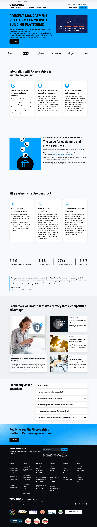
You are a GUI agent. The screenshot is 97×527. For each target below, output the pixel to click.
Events (51, 479)
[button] (11, 7)
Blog (51, 466)
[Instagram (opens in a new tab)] (75, 504)
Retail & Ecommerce (27, 477)
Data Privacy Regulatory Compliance (27, 467)
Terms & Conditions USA (24, 501)
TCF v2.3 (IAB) (39, 472)
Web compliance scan (14, 487)
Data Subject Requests (37, 504)
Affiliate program (80, 481)
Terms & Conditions (13, 501)
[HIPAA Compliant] (45, 521)
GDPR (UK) (38, 468)
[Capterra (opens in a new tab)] (16, 521)
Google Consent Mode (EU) (41, 479)
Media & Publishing (26, 475)
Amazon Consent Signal (41, 477)
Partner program (80, 479)
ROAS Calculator (13, 492)
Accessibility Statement (48, 504)
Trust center (65, 472)
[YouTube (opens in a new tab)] (83, 504)
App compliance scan (14, 489)
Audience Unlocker (13, 483)
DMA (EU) (38, 475)
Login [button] (74, 4)
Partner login (79, 477)
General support (80, 466)
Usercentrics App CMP (14, 468)
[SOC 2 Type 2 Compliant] (37, 521)
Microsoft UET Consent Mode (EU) (41, 482)
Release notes (52, 486)
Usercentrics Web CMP (14, 466)
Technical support (80, 470)
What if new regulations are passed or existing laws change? (56, 405)
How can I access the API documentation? (50, 392)
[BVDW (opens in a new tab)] (52, 512)
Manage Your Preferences (26, 504)
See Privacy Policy (46, 457)
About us (65, 466)
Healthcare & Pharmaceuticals (26, 484)
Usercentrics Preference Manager (14, 480)
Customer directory (53, 493)
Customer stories (53, 475)
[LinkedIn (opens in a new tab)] (86, 504)
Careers (64, 475)
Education (25, 488)
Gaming (24, 486)
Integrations (12, 485)
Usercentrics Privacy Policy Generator (15, 473)
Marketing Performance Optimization (27, 470)
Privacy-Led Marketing (54, 477)
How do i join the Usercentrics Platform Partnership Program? (56, 417)
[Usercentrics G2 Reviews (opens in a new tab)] (22, 512)
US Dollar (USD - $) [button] (80, 501)
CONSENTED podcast (54, 481)
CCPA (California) (39, 470)
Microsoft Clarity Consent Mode (41, 486)
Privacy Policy (33, 501)
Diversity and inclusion (67, 479)
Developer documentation (55, 488)
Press (64, 468)
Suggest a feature (80, 475)
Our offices (65, 470)
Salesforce (79, 149)
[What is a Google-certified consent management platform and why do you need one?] (12, 512)
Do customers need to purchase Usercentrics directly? (54, 411)
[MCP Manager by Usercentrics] (24, 1)
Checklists (52, 470)
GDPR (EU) (38, 466)
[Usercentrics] (17, 5)
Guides (51, 484)
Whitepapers (52, 468)
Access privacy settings (14, 504)
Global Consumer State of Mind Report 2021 (62, 154)
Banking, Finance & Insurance (26, 480)
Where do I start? (43, 386)
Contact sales (79, 468)
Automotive (25, 491)
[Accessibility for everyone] (73, 512)
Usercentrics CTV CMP (14, 470)
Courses (51, 472)
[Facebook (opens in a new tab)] (79, 504)
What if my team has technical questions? (50, 398)
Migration (25, 472)
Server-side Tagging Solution (13, 477)
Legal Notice (41, 501)
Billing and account (80, 472)
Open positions (66, 477)
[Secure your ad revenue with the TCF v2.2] (33, 512)
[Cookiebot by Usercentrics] (19, 1)
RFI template (52, 490)
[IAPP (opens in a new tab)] (60, 512)
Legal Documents (49, 501)
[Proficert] (28, 521)
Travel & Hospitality (26, 493)
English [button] (84, 4)
